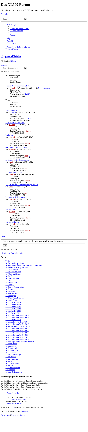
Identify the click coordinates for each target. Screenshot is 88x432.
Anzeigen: (7, 241)
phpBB (12, 407)
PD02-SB (12, 112)
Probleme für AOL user (14, 172)
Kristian (13, 61)
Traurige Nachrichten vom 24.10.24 (18, 86)
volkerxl (12, 88)
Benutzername (11, 210)
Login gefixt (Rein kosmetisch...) (17, 160)
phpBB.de (26, 411)
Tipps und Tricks (11, 56)
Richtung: (51, 241)
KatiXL (27, 94)
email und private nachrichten (16, 147)
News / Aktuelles (44, 88)
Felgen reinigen (11, 110)
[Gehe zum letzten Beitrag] (31, 94)
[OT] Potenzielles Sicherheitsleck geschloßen (22, 185)
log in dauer (10, 135)
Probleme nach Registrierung (16, 197)
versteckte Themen (12, 222)
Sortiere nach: (27, 241)
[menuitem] (19, 29)
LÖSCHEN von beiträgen (15, 123)
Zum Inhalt (5, 14)
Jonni (26, 156)
